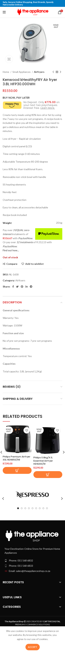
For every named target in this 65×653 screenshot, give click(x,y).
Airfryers (39, 71)
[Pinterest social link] (22, 286)
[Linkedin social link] (26, 286)
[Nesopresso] (32, 495)
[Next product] (60, 72)
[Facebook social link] (13, 286)
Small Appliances (21, 71)
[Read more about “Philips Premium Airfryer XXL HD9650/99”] (17, 470)
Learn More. (47, 108)
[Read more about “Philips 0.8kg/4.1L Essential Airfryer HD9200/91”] (47, 474)
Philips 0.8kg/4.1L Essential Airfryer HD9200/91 (43, 460)
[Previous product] (53, 72)
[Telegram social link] (31, 286)
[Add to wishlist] (26, 430)
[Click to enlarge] (9, 59)
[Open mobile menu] (4, 12)
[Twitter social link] (17, 286)
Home (6, 71)
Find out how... (11, 250)
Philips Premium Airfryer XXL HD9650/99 (16, 458)
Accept (32, 647)
